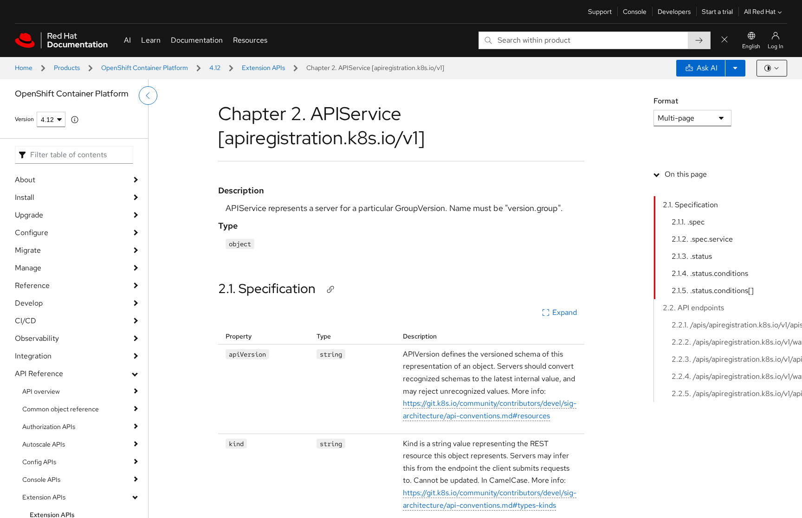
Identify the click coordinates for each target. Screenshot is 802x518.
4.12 (214, 68)
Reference (32, 285)
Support (600, 11)
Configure (31, 232)
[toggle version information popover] (74, 119)
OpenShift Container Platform (144, 68)
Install (24, 197)
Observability (37, 338)
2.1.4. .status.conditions (710, 273)
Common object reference (60, 409)
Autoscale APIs (43, 444)
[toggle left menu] (148, 95)
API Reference (39, 373)
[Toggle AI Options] (735, 68)
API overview (41, 391)
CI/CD (25, 321)
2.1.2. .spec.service (702, 239)
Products (67, 68)
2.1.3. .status (692, 256)
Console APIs (41, 479)
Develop (29, 303)
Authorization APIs (48, 426)
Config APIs (39, 462)
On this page (686, 174)
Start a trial (717, 11)
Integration (33, 356)
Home (23, 68)
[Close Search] (724, 40)
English (751, 46)
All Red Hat (760, 11)
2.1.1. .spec (688, 222)
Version (24, 119)
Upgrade (29, 215)
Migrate (28, 250)
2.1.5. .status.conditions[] (713, 290)
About (25, 180)
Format (665, 101)
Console (635, 11)
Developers (674, 11)
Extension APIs (263, 68)
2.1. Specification (267, 288)
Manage (28, 268)
